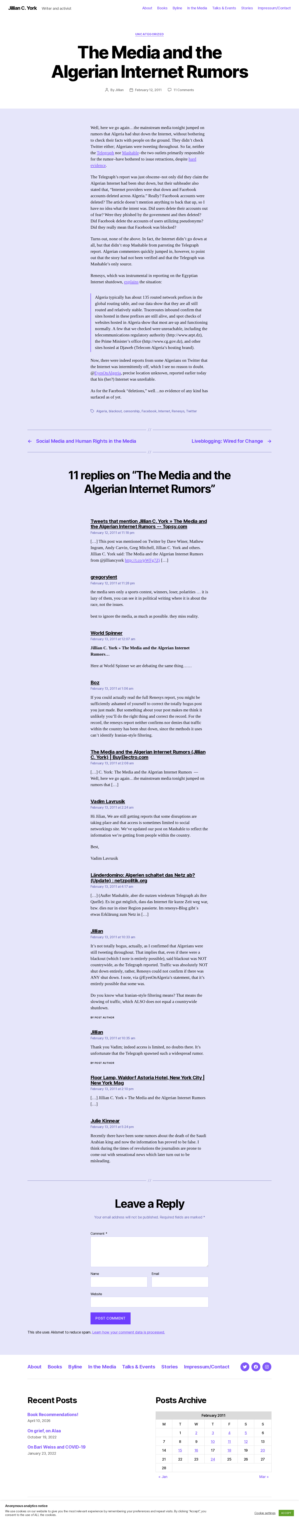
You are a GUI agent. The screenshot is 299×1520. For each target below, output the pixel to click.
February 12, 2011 (148, 90)
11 (229, 1441)
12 (246, 1441)
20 (263, 1450)
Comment (99, 1234)
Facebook (149, 411)
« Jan (162, 1477)
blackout (115, 411)
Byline (177, 8)
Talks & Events (224, 8)
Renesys (178, 411)
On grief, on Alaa (44, 1430)
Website (96, 1294)
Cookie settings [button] (265, 1513)
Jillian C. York (22, 8)
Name (95, 1274)
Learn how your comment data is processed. (128, 1332)
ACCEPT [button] (286, 1513)
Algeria (101, 411)
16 (196, 1450)
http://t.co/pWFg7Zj (142, 560)
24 (213, 1459)
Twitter (191, 411)
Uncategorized (149, 34)
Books (162, 8)
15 (180, 1450)
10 (213, 1441)
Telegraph (105, 153)
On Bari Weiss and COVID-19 (56, 1447)
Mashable (130, 153)
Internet (164, 411)
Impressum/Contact (274, 8)
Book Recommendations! (52, 1414)
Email (155, 1274)
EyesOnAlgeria (107, 373)
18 (229, 1450)
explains (131, 282)
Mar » (264, 1477)
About (147, 8)
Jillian (119, 90)
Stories (247, 8)
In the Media (197, 8)
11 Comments (184, 90)
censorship (131, 411)
